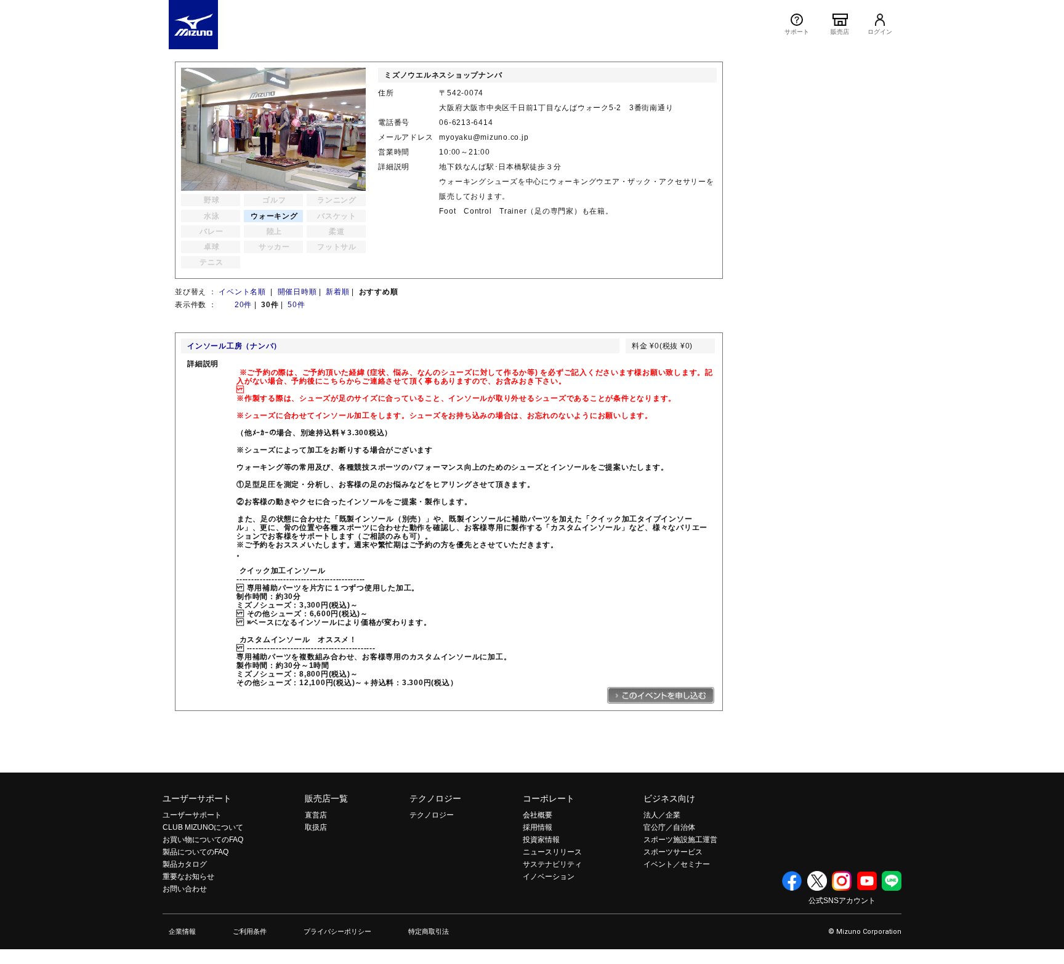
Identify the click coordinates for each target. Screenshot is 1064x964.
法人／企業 (661, 815)
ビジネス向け (669, 798)
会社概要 (537, 815)
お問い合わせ (185, 889)
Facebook (792, 881)
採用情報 (537, 827)
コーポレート (548, 798)
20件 (243, 304)
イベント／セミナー (676, 864)
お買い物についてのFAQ (203, 839)
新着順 (337, 291)
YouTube (867, 881)
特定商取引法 (428, 931)
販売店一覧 (326, 798)
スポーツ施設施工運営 (680, 839)
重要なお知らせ (188, 876)
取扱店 (316, 827)
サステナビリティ (552, 864)
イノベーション (548, 876)
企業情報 (182, 931)
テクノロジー (435, 798)
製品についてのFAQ (195, 852)
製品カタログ (185, 864)
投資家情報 (541, 839)
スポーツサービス (673, 852)
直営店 (316, 815)
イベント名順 (243, 291)
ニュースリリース (552, 852)
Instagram (842, 881)
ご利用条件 (250, 931)
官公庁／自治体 (669, 827)
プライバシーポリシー (337, 931)
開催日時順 (297, 291)
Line (891, 881)
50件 (296, 304)
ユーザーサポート (197, 798)
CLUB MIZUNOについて (203, 827)
